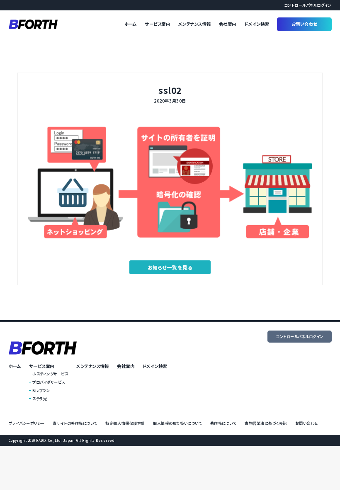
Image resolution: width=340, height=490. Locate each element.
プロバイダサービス (48, 382)
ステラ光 (39, 399)
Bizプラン (41, 390)
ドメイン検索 (256, 24)
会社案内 (227, 24)
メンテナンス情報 (194, 24)
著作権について (223, 423)
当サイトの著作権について (75, 423)
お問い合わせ (304, 24)
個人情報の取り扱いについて (177, 423)
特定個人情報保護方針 (125, 423)
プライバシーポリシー (27, 423)
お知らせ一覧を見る (170, 267)
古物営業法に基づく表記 (266, 423)
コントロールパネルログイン (308, 5)
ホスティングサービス (50, 374)
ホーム (130, 24)
